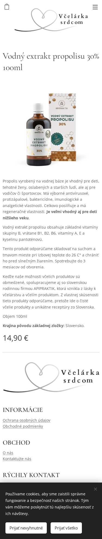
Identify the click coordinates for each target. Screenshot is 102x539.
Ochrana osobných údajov (26, 420)
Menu (95, 6)
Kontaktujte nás (17, 458)
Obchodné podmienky (23, 426)
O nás (8, 452)
